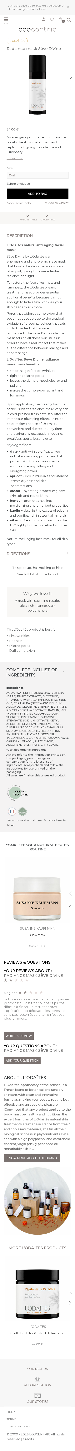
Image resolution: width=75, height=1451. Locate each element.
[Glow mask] (37, 902)
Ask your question (22, 1060)
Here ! (43, 9)
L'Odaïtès (17, 40)
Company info (18, 1426)
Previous (71, 79)
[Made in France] (12, 811)
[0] (60, 20)
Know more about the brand (32, 1158)
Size (10, 168)
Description (20, 236)
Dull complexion (22, 650)
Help (11, 1412)
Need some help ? (20, 203)
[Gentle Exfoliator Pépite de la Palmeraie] (37, 1301)
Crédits (28, 1439)
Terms (12, 1419)
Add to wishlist (58, 203)
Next (71, 88)
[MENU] (8, 20)
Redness (15, 641)
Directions (18, 554)
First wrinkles (19, 636)
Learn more (15, 158)
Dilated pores (19, 646)
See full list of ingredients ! (37, 574)
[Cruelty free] (22, 811)
